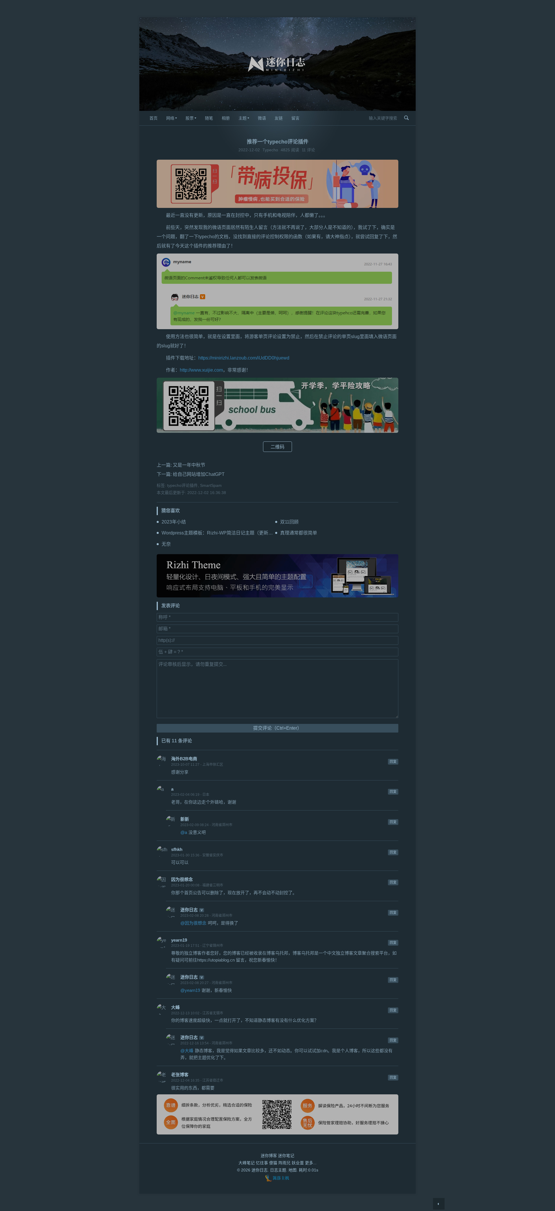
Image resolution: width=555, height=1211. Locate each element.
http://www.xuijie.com (201, 370)
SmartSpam (211, 485)
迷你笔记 (286, 1155)
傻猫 (273, 1162)
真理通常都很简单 (298, 532)
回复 (393, 762)
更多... (311, 1162)
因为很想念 (182, 879)
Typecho (270, 150)
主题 (242, 118)
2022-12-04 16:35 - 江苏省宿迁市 (197, 1080)
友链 (279, 118)
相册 (226, 118)
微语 (262, 118)
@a (183, 832)
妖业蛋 (298, 1162)
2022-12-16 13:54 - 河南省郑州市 (206, 1043)
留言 (295, 118)
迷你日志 (189, 909)
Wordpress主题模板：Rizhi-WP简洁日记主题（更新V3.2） (222, 532)
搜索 (406, 117)
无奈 (166, 544)
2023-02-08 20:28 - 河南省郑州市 (206, 916)
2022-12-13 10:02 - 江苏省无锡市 (197, 1013)
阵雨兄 (284, 1162)
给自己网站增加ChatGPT (199, 474)
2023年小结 (174, 521)
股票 (190, 118)
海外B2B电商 (184, 758)
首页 (153, 118)
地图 (292, 1170)
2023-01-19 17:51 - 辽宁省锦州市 (197, 946)
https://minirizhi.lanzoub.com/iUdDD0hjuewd (243, 357)
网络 (170, 118)
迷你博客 (269, 1155)
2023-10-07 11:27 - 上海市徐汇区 (197, 765)
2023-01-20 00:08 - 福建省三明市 (197, 885)
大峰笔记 (246, 1162)
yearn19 (179, 940)
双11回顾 (289, 521)
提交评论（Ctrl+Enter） (277, 728)
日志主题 (278, 1170)
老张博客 (179, 1074)
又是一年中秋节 (189, 465)
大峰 (175, 1007)
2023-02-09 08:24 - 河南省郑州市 (206, 825)
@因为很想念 (193, 923)
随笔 (209, 118)
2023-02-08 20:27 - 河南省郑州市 (206, 983)
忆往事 (262, 1162)
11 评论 (308, 150)
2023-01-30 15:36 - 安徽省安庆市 (197, 855)
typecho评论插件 (182, 485)
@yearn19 (190, 990)
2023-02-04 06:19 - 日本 (190, 795)
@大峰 (186, 1050)
